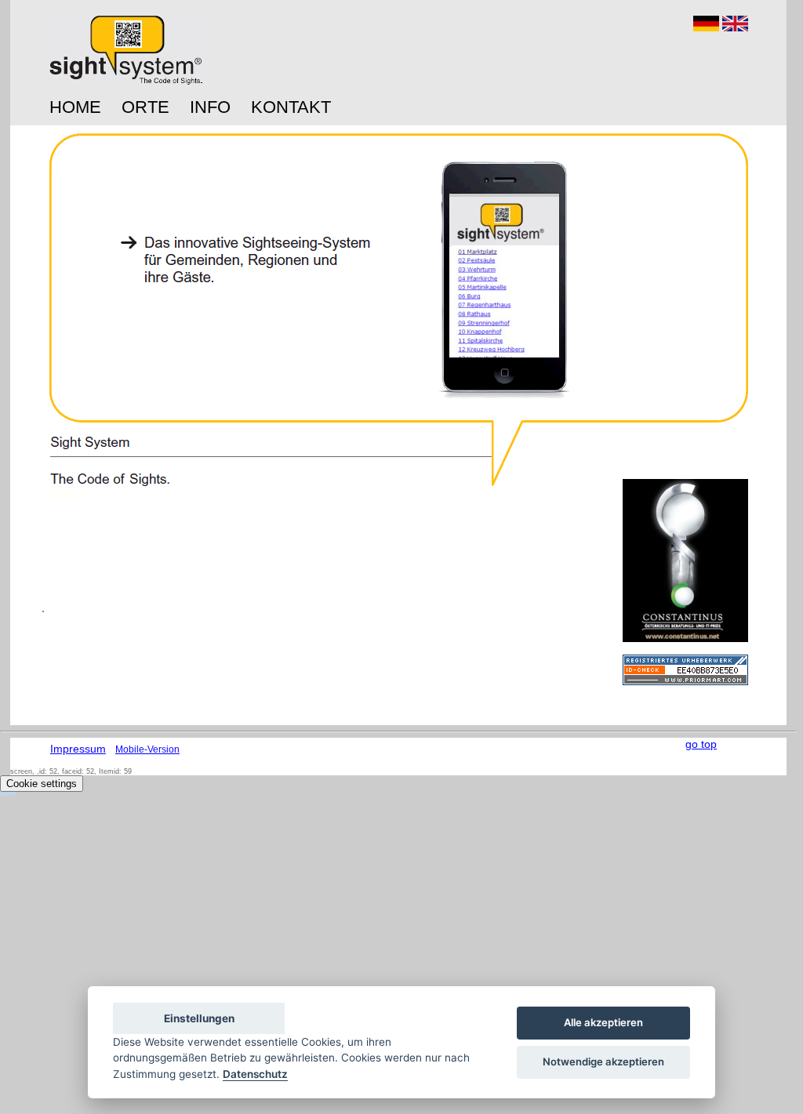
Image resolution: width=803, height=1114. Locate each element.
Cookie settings (41, 783)
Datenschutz (255, 1074)
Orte (145, 107)
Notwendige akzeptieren (603, 1061)
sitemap (67, 493)
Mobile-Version (147, 749)
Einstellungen (199, 1018)
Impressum (78, 748)
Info (210, 107)
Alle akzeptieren (603, 1022)
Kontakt (291, 107)
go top (701, 744)
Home (75, 107)
